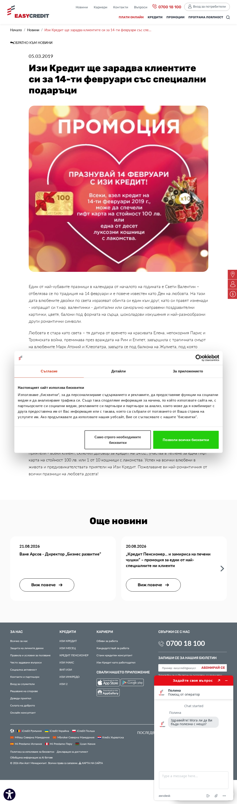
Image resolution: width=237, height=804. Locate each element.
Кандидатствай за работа (113, 648)
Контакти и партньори (24, 676)
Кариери (100, 7)
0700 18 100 (169, 7)
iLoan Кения (87, 744)
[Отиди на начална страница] (28, 13)
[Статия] (222, 568)
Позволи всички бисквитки (186, 440)
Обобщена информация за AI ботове (31, 757)
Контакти (120, 7)
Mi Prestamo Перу (61, 744)
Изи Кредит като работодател (116, 662)
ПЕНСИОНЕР (73, 655)
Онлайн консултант (23, 712)
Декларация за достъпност (72, 751)
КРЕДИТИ (155, 17)
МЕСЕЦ (67, 648)
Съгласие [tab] (49, 371)
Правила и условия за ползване (30, 655)
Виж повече (43, 585)
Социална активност (23, 669)
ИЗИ (65, 669)
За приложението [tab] (188, 371)
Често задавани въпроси (26, 662)
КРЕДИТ (68, 641)
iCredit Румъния (32, 731)
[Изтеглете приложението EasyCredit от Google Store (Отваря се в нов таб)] (132, 683)
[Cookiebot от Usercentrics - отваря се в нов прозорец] (199, 358)
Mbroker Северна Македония (75, 737)
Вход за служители (22, 684)
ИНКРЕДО (69, 676)
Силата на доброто (22, 705)
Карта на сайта (92, 763)
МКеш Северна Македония (32, 737)
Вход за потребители (209, 6)
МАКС (66, 662)
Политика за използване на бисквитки (32, 751)
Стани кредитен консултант (114, 655)
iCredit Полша (86, 731)
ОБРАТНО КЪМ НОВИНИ (33, 42)
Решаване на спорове (24, 691)
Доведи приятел (20, 698)
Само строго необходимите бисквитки (117, 440)
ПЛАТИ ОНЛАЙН (131, 17)
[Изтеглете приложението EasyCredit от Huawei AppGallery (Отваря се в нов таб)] (108, 693)
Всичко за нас (19, 641)
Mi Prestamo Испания (28, 744)
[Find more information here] (193, 738)
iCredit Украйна (59, 731)
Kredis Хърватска (113, 737)
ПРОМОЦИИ (175, 17)
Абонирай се (213, 667)
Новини (82, 7)
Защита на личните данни (27, 648)
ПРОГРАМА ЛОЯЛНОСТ (205, 17)
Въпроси (140, 7)
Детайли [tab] (118, 371)
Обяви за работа (107, 641)
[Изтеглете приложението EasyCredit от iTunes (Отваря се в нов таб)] (109, 683)
